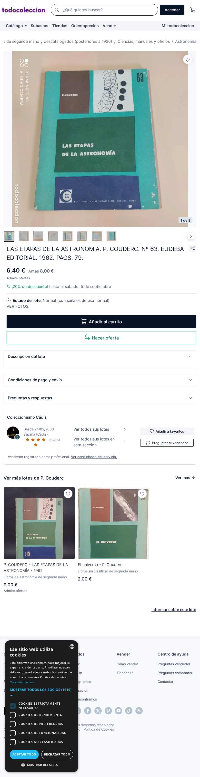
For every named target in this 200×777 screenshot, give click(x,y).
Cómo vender (127, 664)
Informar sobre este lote (173, 609)
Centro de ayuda (173, 654)
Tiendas (59, 25)
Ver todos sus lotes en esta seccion (94, 442)
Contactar (165, 681)
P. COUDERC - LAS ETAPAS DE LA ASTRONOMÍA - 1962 (36, 567)
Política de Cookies (99, 729)
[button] (100, 356)
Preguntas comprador (175, 673)
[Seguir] (187, 59)
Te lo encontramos (82, 699)
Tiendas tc (125, 673)
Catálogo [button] (15, 25)
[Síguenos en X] (98, 710)
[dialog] (41, 706)
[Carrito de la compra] (193, 10)
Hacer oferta (105, 337)
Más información (22, 682)
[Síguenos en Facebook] (87, 710)
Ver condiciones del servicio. (94, 457)
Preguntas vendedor (174, 664)
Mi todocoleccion (178, 25)
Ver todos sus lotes (91, 429)
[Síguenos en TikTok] (128, 710)
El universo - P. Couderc (100, 564)
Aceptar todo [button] (24, 754)
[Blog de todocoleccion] (139, 710)
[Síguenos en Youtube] (118, 710)
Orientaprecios (85, 25)
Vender (109, 25)
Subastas (39, 25)
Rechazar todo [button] (57, 754)
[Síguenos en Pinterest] (108, 710)
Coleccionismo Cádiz (27, 417)
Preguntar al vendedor (170, 443)
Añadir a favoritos (170, 431)
